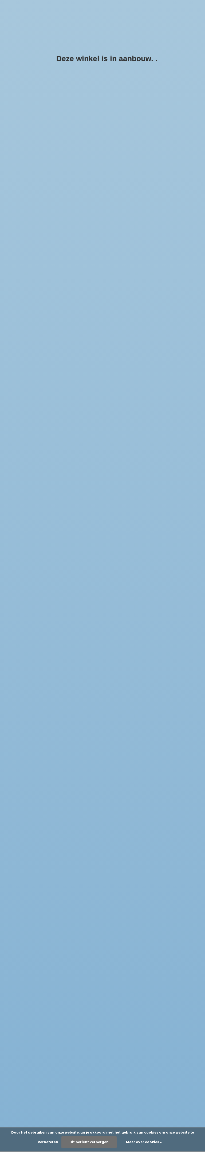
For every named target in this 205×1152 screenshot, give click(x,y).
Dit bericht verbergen (89, 1142)
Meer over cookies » (144, 1142)
